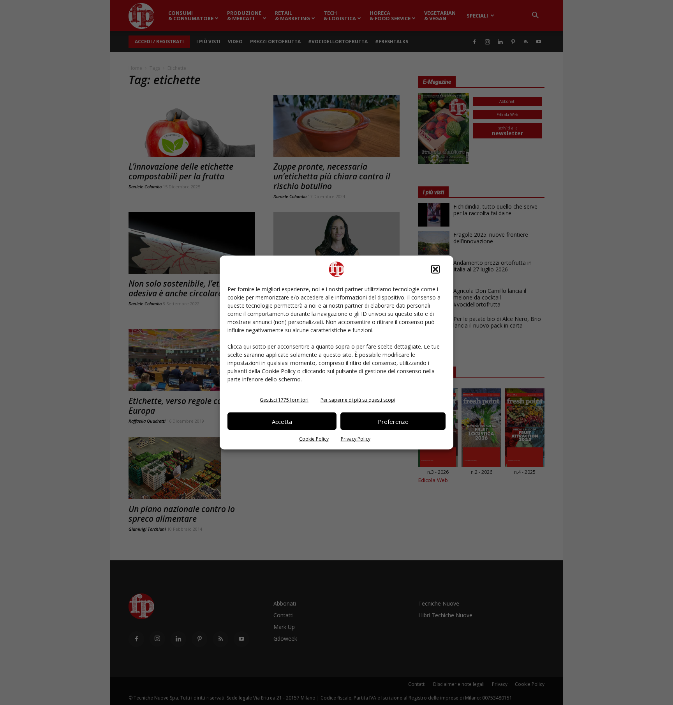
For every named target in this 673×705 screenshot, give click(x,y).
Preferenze (393, 421)
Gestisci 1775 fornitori (284, 400)
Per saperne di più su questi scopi (358, 400)
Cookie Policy (314, 439)
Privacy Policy (355, 439)
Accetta (282, 421)
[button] (435, 269)
